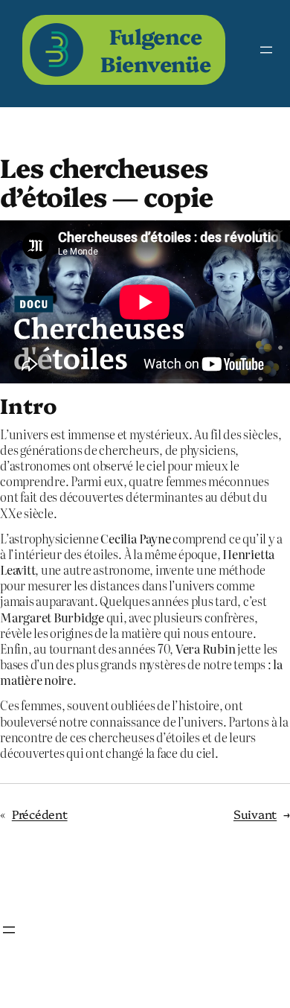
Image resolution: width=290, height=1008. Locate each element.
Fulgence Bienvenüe (155, 49)
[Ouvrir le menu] (266, 50)
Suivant (255, 814)
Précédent (40, 814)
